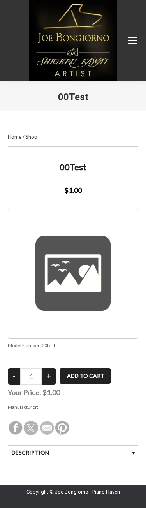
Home (14, 137)
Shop (31, 137)
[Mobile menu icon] (132, 40)
